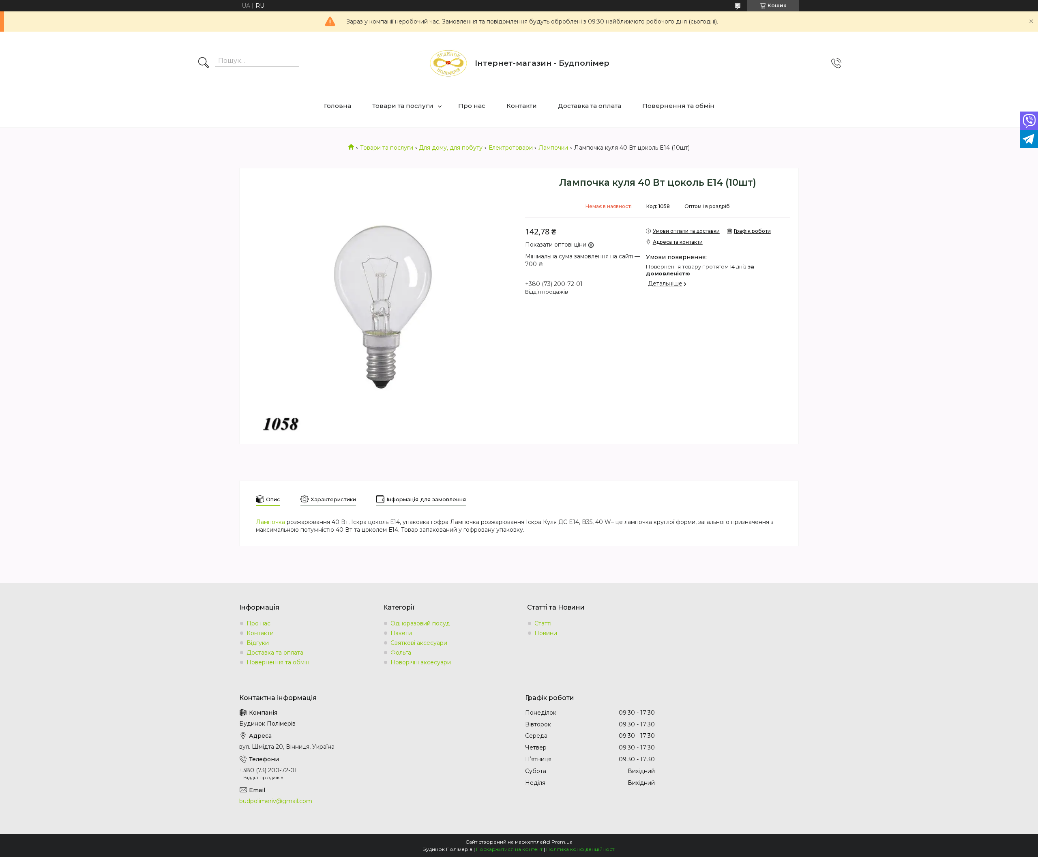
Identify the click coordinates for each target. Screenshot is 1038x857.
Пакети (401, 633)
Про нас (471, 106)
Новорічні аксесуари (420, 662)
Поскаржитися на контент (509, 849)
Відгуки (258, 643)
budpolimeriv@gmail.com (275, 801)
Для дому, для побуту (451, 147)
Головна (337, 106)
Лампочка (270, 522)
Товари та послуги (402, 106)
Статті (542, 623)
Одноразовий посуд (420, 623)
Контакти (521, 106)
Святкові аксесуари (418, 643)
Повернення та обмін (678, 106)
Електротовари (511, 147)
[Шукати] (203, 63)
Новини (545, 633)
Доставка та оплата (589, 106)
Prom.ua (562, 842)
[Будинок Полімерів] (448, 63)
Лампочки (553, 147)
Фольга (400, 652)
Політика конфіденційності (581, 849)
